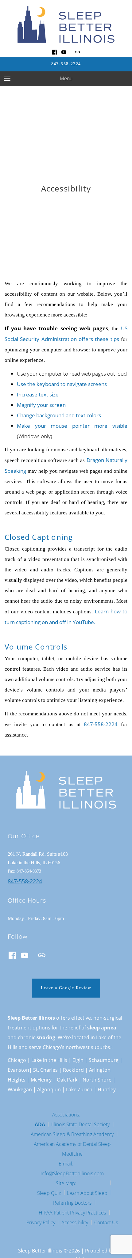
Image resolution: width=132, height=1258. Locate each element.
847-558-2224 (66, 64)
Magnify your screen (41, 404)
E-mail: (66, 1163)
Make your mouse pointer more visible (72, 425)
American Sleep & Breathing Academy (72, 1134)
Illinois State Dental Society (80, 1124)
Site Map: (66, 1183)
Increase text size (38, 394)
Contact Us (106, 1222)
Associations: (66, 1114)
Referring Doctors (72, 1202)
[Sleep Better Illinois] (66, 24)
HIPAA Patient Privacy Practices (72, 1212)
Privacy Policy (40, 1222)
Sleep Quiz (49, 1193)
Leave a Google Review (66, 988)
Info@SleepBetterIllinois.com (72, 1173)
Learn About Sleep (87, 1193)
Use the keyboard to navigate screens (62, 384)
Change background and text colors (59, 415)
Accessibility (74, 1222)
